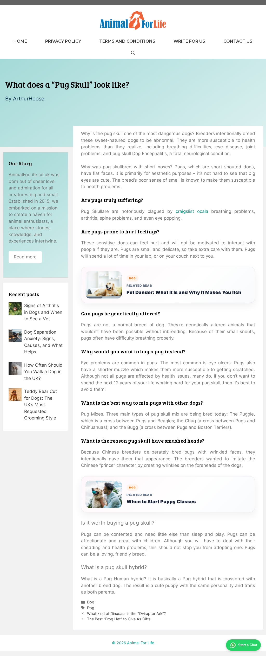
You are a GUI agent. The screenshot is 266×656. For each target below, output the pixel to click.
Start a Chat (247, 645)
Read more (25, 256)
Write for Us (189, 41)
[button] (133, 53)
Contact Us (237, 41)
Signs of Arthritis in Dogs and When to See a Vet (43, 312)
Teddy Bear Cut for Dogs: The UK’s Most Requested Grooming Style (40, 405)
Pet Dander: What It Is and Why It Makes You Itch (184, 292)
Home (20, 41)
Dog (90, 602)
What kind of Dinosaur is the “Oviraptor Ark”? (126, 613)
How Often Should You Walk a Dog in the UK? (43, 371)
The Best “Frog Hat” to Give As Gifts (119, 619)
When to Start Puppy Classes (161, 501)
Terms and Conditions (127, 41)
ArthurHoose (28, 98)
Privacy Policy (63, 41)
